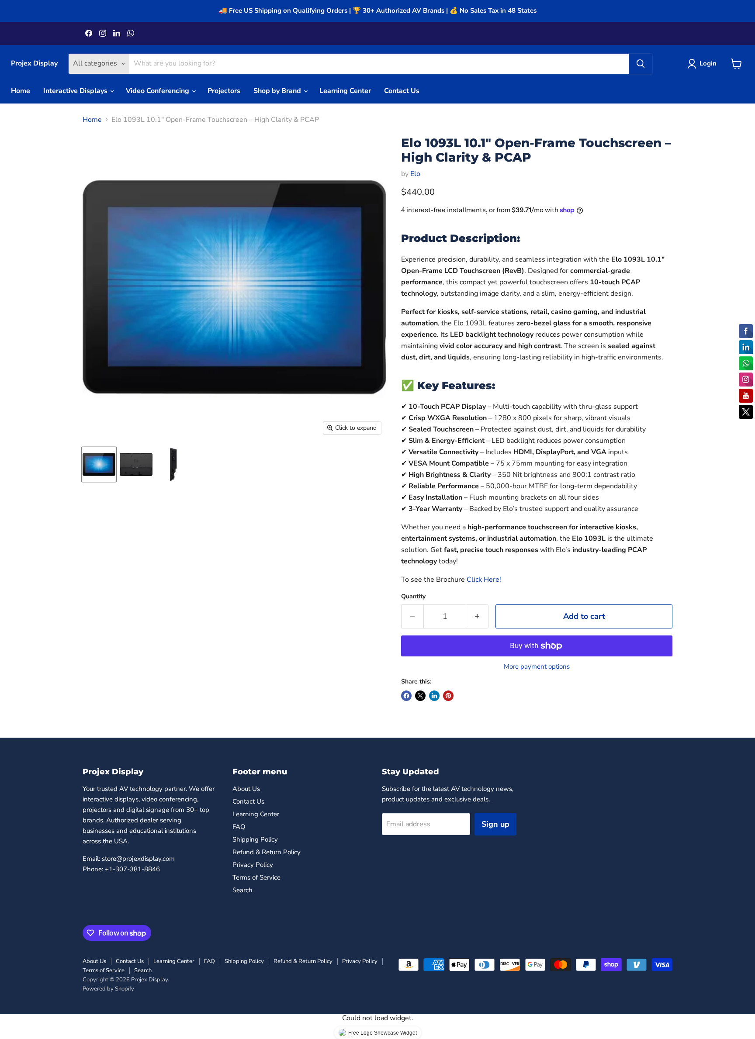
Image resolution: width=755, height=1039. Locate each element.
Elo (415, 174)
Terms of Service (256, 877)
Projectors (224, 91)
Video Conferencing (158, 91)
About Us (246, 788)
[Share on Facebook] (406, 695)
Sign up (495, 824)
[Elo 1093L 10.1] (99, 464)
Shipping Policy (255, 839)
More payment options (537, 666)
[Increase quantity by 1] (477, 616)
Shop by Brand (278, 91)
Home (20, 91)
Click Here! (484, 579)
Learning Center (345, 91)
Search (242, 890)
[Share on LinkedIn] (434, 695)
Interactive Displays (76, 91)
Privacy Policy (252, 864)
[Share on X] (420, 695)
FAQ (239, 826)
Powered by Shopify (108, 989)
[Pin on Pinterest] (448, 695)
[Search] (640, 64)
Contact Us (401, 91)
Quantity (413, 596)
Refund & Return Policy (266, 852)
